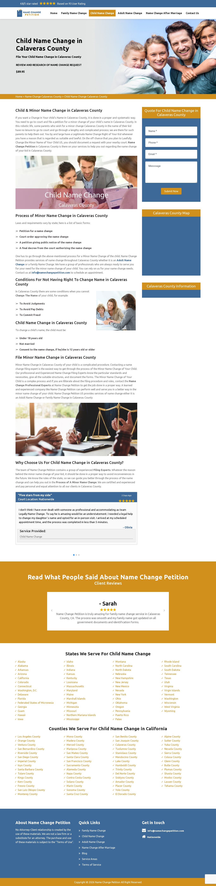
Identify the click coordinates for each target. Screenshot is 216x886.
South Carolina (172, 665)
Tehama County (173, 785)
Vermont (169, 694)
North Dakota (123, 669)
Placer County (123, 785)
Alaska (21, 661)
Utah (167, 682)
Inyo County (24, 765)
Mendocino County (126, 757)
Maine (70, 694)
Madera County (75, 740)
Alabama (23, 665)
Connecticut (24, 686)
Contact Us (192, 13)
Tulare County (26, 773)
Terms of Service (91, 864)
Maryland (72, 690)
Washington (171, 698)
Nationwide (153, 837)
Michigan (72, 702)
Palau (118, 719)
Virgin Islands (172, 690)
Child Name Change (102, 13)
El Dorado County (125, 794)
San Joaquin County (127, 740)
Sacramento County (78, 765)
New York (120, 694)
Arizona (22, 674)
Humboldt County (125, 765)
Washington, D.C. (27, 690)
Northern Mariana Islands (81, 715)
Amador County (124, 781)
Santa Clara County (78, 757)
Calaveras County (125, 744)
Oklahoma (121, 702)
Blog (84, 853)
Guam (21, 710)
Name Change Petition (107, 882)
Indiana (71, 669)
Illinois (70, 665)
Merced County (75, 744)
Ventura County (27, 744)
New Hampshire (124, 678)
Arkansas (23, 669)
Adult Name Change (130, 13)
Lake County (122, 761)
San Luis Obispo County (31, 790)
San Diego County (28, 757)
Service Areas (89, 859)
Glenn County (172, 761)
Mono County (74, 736)
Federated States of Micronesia (36, 702)
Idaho (70, 661)
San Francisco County (79, 761)
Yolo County (122, 790)
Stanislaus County (125, 753)
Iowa (20, 719)
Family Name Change (74, 13)
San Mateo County (77, 753)
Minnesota (73, 706)
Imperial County (27, 761)
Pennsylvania (122, 710)
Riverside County (27, 753)
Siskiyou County (124, 777)
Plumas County (173, 769)
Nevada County (173, 748)
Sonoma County (76, 790)
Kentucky (72, 678)
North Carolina (123, 665)
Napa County (74, 773)
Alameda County (76, 769)
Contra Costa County (79, 777)
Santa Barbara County (30, 769)
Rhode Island (171, 661)
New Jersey (121, 682)
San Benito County (126, 736)
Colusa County (172, 757)
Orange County (26, 740)
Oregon (119, 706)
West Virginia (172, 706)
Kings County (25, 777)
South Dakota (172, 669)
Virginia (168, 686)
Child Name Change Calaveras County (85, 96)
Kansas (71, 674)
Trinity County (123, 769)
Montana (120, 661)
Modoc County (172, 777)
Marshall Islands (76, 698)
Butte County (171, 765)
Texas (167, 678)
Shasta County (172, 773)
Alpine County (172, 736)
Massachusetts (75, 686)
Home (53, 13)
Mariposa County (76, 748)
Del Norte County (125, 773)
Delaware (23, 694)
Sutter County (172, 740)
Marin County (74, 785)
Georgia (22, 706)
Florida (22, 698)
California (23, 678)
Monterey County (27, 794)
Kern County (25, 781)
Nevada (119, 690)
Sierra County (172, 753)
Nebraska (120, 674)
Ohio (118, 698)
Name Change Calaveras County (43, 96)
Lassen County (172, 781)
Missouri (72, 710)
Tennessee (170, 674)
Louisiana (72, 682)
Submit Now (171, 191)
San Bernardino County (31, 748)
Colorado (23, 682)
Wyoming (169, 710)
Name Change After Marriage (164, 13)
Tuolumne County (125, 748)
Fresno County (26, 785)
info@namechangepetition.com (166, 830)
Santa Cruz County (77, 794)
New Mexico (122, 686)
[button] (73, 555)
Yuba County (171, 744)
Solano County (75, 781)
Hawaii (21, 715)
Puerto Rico (122, 715)
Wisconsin (170, 702)
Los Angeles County (29, 736)
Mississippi (73, 719)
